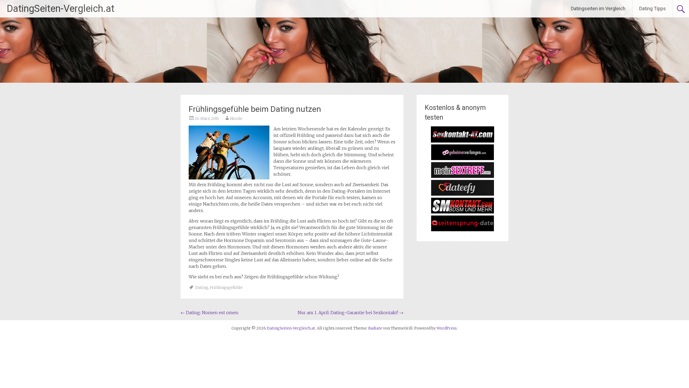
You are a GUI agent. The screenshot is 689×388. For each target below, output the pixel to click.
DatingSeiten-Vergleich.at (60, 8)
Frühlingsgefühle (226, 287)
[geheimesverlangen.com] (462, 158)
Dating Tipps (652, 8)
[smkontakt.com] (462, 212)
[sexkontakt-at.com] (462, 141)
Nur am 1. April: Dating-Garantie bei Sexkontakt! (350, 312)
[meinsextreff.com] (462, 176)
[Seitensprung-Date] (462, 230)
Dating (201, 287)
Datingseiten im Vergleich (598, 8)
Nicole (236, 118)
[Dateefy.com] (462, 194)
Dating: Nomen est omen (209, 312)
